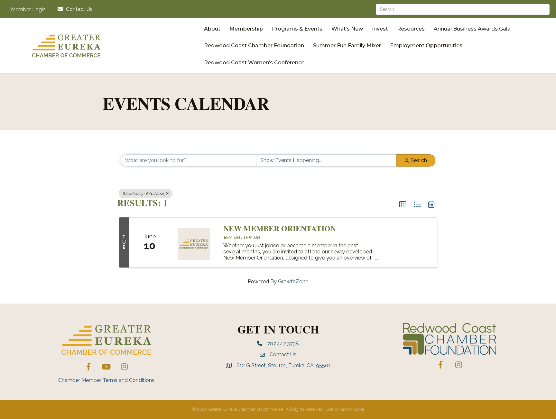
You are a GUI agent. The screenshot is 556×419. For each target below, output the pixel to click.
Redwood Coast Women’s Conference (254, 62)
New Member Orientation (279, 228)
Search (419, 160)
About (212, 29)
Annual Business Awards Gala (472, 29)
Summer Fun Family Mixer (347, 45)
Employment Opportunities (426, 45)
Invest (380, 29)
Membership (246, 29)
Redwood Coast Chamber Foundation (254, 45)
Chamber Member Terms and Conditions (106, 380)
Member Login (28, 9)
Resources (411, 29)
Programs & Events (297, 29)
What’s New (347, 29)
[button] (402, 204)
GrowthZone (293, 281)
